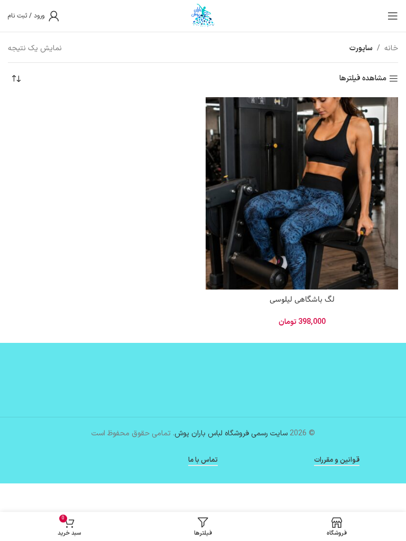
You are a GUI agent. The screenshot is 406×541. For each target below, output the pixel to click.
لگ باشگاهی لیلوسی (302, 299)
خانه (391, 48)
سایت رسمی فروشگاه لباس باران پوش (231, 433)
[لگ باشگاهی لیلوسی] (302, 193)
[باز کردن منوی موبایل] (392, 15)
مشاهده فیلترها (362, 78)
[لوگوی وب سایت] (203, 15)
